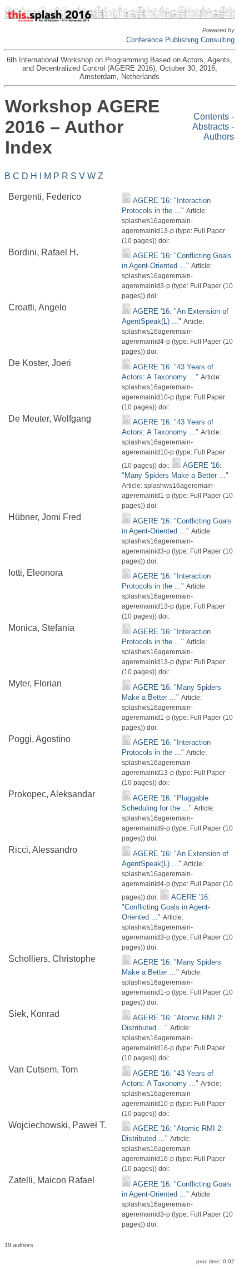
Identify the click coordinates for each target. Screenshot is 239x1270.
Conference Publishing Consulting (180, 40)
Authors (218, 136)
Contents (211, 116)
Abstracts (210, 126)
